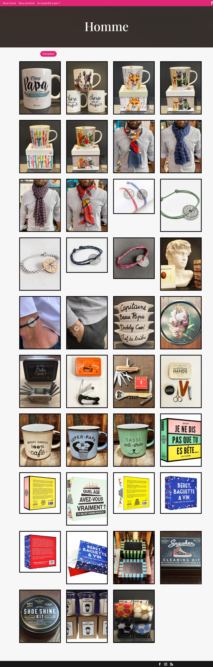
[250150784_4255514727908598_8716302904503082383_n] (134, 172)
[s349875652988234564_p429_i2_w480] (181, 406)
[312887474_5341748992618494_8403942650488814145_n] (134, 583)
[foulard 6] (181, 172)
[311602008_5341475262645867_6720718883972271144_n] (181, 512)
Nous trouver (9, 3)
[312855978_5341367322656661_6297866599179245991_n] (87, 465)
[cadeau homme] (181, 289)
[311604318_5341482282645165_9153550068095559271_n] (40, 512)
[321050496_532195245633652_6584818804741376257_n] (87, 172)
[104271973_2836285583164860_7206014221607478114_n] (40, 641)
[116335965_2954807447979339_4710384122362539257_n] (40, 348)
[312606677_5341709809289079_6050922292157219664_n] (134, 406)
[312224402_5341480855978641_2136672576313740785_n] (87, 583)
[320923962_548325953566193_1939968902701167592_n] (40, 172)
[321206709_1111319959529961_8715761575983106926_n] (181, 113)
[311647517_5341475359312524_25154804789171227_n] (87, 524)
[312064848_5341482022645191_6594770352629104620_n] (40, 289)
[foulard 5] (87, 230)
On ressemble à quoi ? (48, 3)
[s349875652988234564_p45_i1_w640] (134, 641)
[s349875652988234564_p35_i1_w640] (87, 641)
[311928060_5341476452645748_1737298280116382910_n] (40, 571)
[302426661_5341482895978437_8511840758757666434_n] (134, 512)
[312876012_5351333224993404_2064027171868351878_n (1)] (181, 348)
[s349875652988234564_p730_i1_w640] (40, 406)
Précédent (48, 53)
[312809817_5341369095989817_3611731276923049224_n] (134, 465)
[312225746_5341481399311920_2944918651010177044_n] (181, 465)
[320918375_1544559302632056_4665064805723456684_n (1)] (134, 113)
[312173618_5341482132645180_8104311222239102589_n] (87, 113)
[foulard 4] (40, 230)
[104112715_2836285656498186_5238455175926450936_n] (181, 583)
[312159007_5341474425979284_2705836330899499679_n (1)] (134, 277)
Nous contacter (27, 3)
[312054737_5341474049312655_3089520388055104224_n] (87, 271)
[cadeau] (134, 348)
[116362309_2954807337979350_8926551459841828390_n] (87, 348)
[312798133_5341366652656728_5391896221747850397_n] (40, 465)
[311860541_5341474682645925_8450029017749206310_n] (134, 212)
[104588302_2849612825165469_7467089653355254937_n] (40, 113)
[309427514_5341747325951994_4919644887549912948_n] (87, 406)
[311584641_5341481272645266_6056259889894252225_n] (181, 230)
